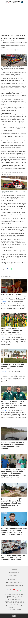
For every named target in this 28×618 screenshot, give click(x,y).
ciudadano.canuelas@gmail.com (14, 585)
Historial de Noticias (14, 572)
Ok (14, 616)
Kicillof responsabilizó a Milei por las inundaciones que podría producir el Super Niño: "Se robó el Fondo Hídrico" (14, 531)
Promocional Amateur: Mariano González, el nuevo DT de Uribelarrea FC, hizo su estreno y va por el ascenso (13, 404)
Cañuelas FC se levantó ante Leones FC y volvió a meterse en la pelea (13, 366)
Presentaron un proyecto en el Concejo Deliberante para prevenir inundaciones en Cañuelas (13, 445)
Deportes (3, 50)
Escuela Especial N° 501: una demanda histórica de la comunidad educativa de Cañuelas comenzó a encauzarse (13, 503)
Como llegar (14, 569)
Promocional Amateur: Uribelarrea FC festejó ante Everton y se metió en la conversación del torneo (12, 332)
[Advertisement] (14, 18)
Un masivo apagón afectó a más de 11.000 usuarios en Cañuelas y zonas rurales (13, 557)
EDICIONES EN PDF (14, 575)
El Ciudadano (20, 50)
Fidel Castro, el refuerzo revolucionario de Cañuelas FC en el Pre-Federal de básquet (13, 297)
